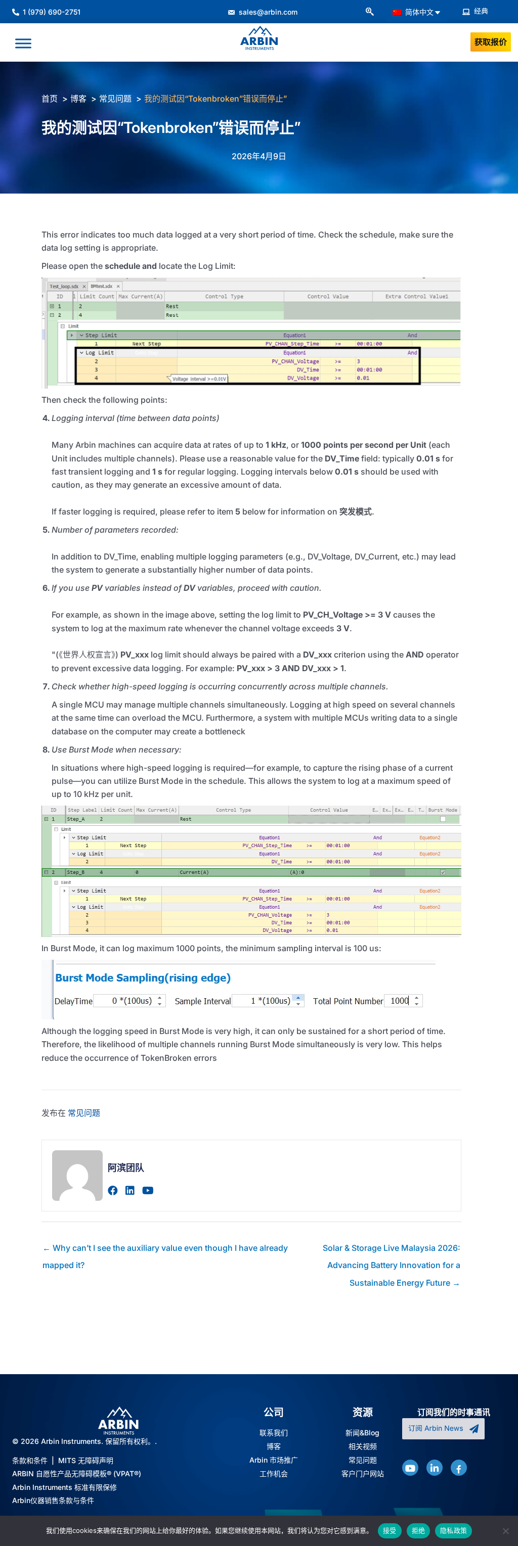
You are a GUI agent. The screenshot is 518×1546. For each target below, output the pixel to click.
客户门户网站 (362, 1474)
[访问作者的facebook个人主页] (113, 1191)
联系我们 (274, 1433)
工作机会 (274, 1474)
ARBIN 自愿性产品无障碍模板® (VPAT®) (76, 1473)
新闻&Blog (362, 1433)
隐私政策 (453, 1530)
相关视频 (363, 1446)
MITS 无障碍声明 (85, 1460)
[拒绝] (505, 1531)
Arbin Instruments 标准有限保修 (64, 1487)
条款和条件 (30, 1460)
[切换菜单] (23, 43)
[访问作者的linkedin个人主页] (130, 1191)
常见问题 (84, 1113)
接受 (390, 1530)
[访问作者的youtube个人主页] (148, 1191)
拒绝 (418, 1530)
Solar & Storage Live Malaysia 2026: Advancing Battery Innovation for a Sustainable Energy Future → (391, 1250)
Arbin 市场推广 (273, 1460)
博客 (274, 1446)
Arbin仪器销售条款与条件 (53, 1500)
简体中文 (418, 12)
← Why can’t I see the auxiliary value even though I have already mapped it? (165, 1250)
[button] (369, 12)
